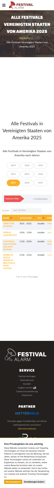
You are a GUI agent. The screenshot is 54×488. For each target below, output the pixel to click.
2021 (40, 166)
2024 (40, 174)
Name (6, 218)
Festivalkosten (27, 380)
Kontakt (27, 384)
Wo (39, 218)
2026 (27, 183)
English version (25, 388)
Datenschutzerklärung (27, 391)
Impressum (27, 395)
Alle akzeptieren (13, 482)
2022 (13, 174)
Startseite (24, 38)
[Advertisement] (27, 85)
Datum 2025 (26, 218)
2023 (27, 174)
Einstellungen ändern (34, 482)
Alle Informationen (27, 429)
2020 (27, 166)
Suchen (5, 210)
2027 (40, 183)
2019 (13, 166)
